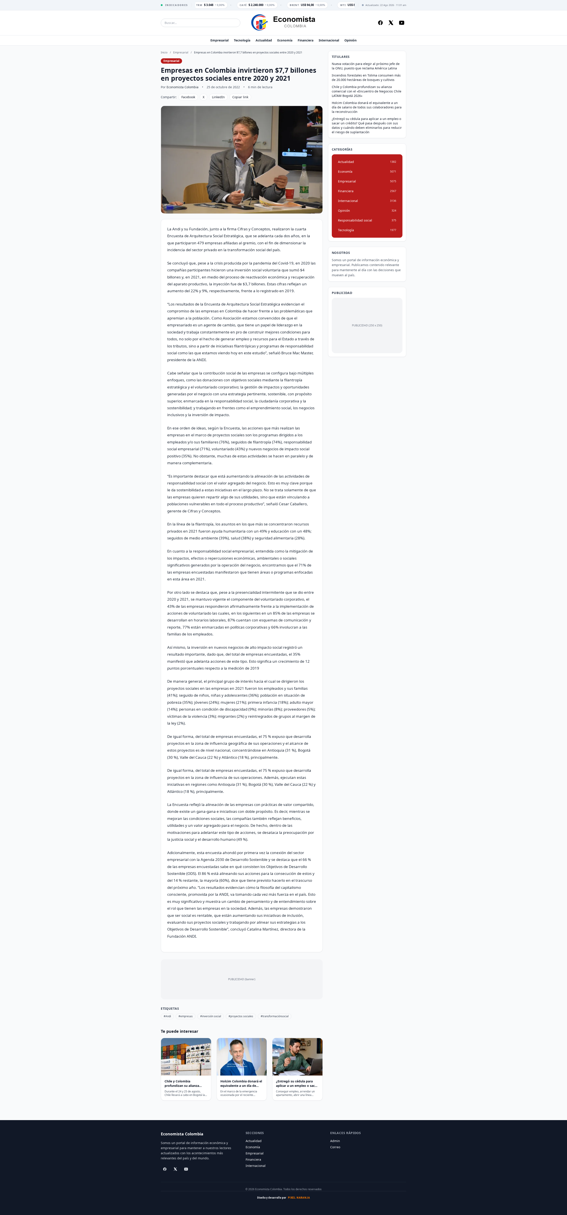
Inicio (164, 52)
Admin (335, 1141)
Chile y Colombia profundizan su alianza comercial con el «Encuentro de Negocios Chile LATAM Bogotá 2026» (366, 91)
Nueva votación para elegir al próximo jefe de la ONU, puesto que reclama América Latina (366, 66)
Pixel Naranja (299, 1197)
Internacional (329, 40)
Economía (284, 40)
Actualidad (264, 40)
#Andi (167, 1016)
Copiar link (240, 97)
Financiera (305, 40)
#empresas (186, 1016)
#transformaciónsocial (275, 1016)
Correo (335, 1147)
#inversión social (210, 1016)
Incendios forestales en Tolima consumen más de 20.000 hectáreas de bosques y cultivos (366, 77)
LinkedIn (218, 97)
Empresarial (219, 40)
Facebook (188, 97)
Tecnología (242, 40)
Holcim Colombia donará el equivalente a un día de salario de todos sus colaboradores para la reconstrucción (367, 107)
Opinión (350, 40)
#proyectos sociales (241, 1016)
